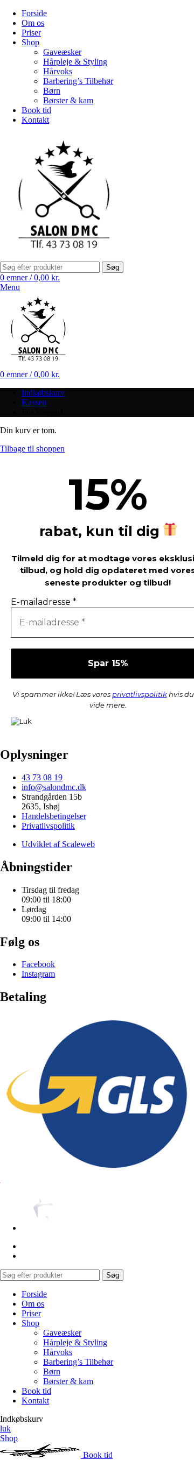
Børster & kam (68, 100)
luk (5, 1428)
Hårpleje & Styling (75, 61)
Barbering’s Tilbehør (78, 81)
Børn (51, 90)
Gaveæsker (62, 52)
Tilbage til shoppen (32, 448)
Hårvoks (57, 71)
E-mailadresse (44, 602)
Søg (112, 267)
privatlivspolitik (139, 694)
